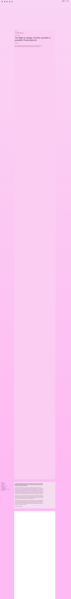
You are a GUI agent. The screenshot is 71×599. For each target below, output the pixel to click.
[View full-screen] (54, 512)
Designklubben (3, 488)
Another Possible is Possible (5, 489)
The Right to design (19, 32)
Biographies (3, 490)
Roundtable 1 (3, 484)
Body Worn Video (4, 486)
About (2, 482)
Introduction (3, 483)
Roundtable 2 (3, 487)
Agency (2, 485)
